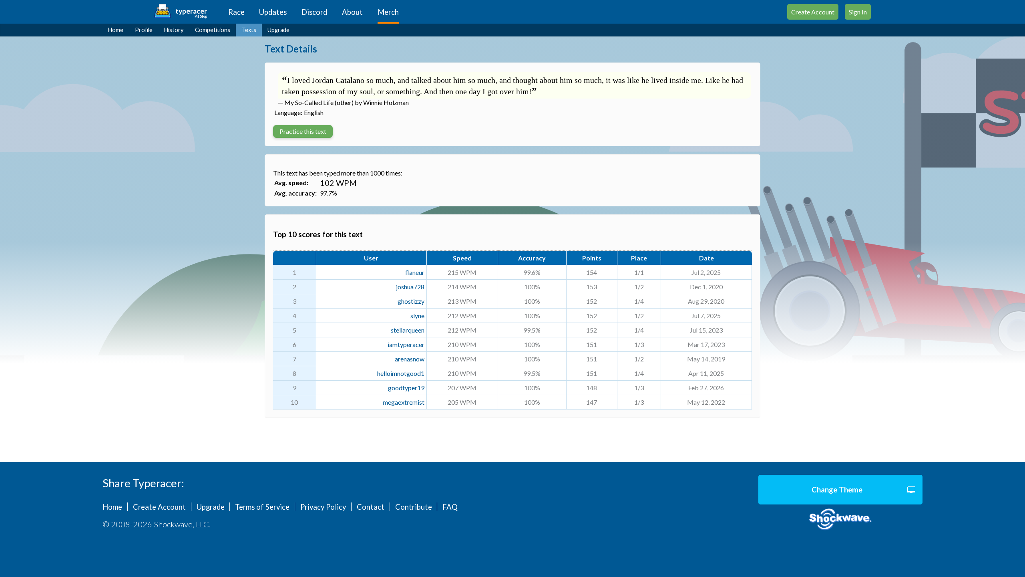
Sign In (858, 12)
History (173, 29)
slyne (417, 315)
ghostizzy (411, 301)
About (352, 12)
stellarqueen (407, 330)
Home (115, 29)
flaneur (414, 272)
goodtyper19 (406, 387)
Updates (273, 12)
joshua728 (410, 287)
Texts (249, 29)
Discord (314, 12)
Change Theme (837, 489)
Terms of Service (262, 506)
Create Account (812, 12)
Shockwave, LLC (840, 519)
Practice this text (302, 131)
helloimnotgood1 (400, 373)
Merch (388, 12)
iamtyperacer (406, 344)
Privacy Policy (323, 506)
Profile (144, 29)
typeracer (191, 11)
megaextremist (403, 402)
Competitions (212, 29)
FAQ (450, 506)
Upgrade (278, 29)
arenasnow (409, 359)
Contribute (413, 506)
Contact (370, 506)
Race (236, 12)
